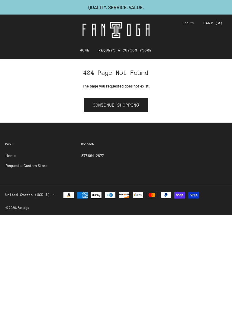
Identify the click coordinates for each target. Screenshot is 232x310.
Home (85, 50)
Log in (188, 23)
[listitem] (116, 7)
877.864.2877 (92, 155)
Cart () (213, 23)
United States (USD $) (27, 195)
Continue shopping (116, 105)
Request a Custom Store (125, 50)
